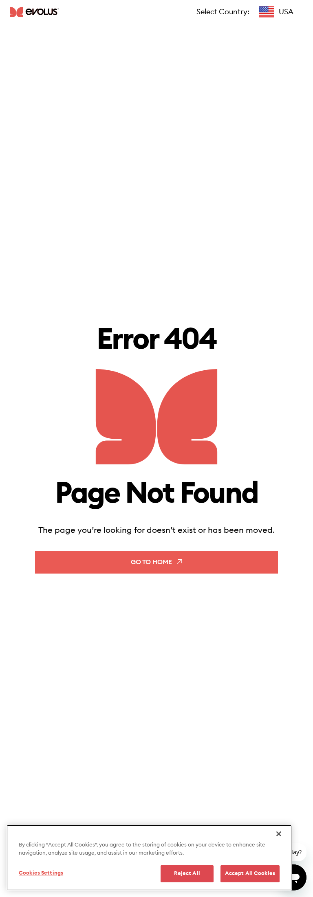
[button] (276, 11)
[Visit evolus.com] (34, 11)
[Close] (279, 834)
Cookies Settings (41, 873)
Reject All (187, 873)
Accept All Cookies (250, 873)
